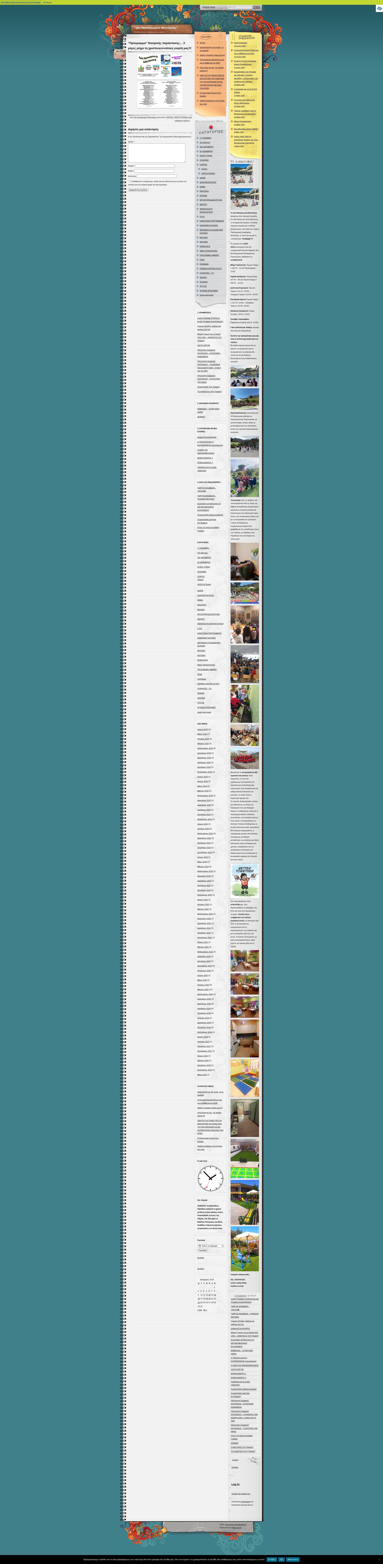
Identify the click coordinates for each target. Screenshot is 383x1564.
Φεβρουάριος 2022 (205, 914)
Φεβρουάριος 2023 (205, 871)
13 (210, 1295)
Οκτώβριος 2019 (204, 1013)
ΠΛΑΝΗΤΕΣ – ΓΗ (207, 273)
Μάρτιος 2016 (203, 1061)
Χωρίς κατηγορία (206, 295)
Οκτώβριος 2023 (204, 848)
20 (210, 1299)
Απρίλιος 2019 (203, 1018)
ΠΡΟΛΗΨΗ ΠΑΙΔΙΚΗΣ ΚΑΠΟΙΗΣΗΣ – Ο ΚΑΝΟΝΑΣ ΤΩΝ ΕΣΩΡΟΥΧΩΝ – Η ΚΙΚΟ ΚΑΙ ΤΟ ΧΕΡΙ (244, 1416)
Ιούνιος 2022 (202, 900)
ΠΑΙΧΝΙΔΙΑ (204, 264)
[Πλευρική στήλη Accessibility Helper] (379, 8)
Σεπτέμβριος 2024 (204, 819)
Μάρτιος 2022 (203, 909)
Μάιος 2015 (202, 1075)
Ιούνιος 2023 (202, 857)
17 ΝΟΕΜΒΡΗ (205, 138)
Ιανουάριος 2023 (204, 876)
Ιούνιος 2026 (202, 729)
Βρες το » (256, 7)
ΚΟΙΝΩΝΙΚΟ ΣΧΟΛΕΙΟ (209, 225)
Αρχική (202, 43)
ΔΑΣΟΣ (203, 178)
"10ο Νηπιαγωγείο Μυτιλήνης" (155, 27)
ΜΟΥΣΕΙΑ (204, 238)
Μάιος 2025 (202, 786)
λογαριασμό (245, 1502)
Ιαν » (205, 1310)
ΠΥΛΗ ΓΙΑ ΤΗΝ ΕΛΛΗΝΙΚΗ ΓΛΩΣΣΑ (242, 1437)
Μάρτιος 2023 (203, 867)
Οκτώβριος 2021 (204, 933)
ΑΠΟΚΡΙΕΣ (204, 160)
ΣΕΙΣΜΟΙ (203, 277)
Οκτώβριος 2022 (204, 890)
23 (199, 1303)
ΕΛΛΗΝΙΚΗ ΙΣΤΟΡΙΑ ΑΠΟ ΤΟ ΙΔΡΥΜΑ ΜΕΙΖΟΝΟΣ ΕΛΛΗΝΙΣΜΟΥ (209, 507)
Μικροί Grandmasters (242, 122)
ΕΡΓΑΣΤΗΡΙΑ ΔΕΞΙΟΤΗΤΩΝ (211, 200)
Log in (235, 1484)
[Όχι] (379, 1559)
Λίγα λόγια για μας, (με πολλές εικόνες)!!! (212, 69)
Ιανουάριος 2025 (204, 800)
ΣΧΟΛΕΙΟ (204, 282)
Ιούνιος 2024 (202, 824)
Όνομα (131, 166)
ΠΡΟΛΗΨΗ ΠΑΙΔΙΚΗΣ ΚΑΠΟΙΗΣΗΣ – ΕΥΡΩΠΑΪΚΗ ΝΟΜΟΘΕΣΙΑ (208, 353)
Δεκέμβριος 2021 (204, 923)
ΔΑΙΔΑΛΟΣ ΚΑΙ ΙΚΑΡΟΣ (206, 437)
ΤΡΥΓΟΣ (203, 286)
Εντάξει (271, 1559)
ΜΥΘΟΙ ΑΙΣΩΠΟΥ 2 (205, 463)
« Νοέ (199, 1310)
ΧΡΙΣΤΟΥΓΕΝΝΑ (180, 117)
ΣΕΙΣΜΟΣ (201, 417)
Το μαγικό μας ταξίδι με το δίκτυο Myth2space (244, 103)
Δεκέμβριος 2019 (204, 1004)
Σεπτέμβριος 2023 (204, 852)
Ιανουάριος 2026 (204, 753)
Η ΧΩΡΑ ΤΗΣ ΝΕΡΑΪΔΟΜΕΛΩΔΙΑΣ (245, 1365)
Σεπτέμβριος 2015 (204, 1070)
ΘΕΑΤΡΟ (203, 204)
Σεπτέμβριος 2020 (204, 966)
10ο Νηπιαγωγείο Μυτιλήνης (144, 117)
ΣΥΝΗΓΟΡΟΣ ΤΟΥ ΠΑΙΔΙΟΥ (208, 387)
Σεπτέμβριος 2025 (204, 772)
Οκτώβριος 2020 (204, 961)
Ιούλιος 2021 (202, 942)
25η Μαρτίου (205, 143)
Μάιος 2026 (202, 734)
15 (215, 1295)
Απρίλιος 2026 (203, 739)
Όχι (281, 1559)
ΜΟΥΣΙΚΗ (204, 242)
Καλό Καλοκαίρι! (240, 44)
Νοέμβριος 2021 (204, 928)
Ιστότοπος (132, 176)
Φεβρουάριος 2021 (205, 952)
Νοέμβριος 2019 (204, 1009)
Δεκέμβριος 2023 (204, 838)
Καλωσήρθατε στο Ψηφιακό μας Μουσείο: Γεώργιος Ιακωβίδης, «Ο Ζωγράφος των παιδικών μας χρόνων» (246, 78)
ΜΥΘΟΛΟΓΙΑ (205, 246)
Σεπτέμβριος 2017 (204, 1051)
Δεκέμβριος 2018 (204, 1023)
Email (131, 171)
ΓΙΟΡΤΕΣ (169, 117)
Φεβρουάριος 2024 (205, 834)
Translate (203, 1250)
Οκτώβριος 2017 (204, 1046)
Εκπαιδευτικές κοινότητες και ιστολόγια (20, 2)
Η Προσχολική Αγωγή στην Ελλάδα (210, 94)
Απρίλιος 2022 (203, 905)
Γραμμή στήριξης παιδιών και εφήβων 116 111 (242, 1322)
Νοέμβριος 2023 (204, 843)
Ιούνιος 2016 (202, 1056)
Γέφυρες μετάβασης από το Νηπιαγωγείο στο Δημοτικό (245, 114)
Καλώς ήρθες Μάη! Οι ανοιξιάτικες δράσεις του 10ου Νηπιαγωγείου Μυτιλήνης (246, 141)
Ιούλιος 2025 (202, 777)
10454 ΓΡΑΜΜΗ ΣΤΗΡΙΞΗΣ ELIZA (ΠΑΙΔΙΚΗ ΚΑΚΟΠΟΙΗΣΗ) (245, 1300)
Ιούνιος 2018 (202, 1037)
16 (199, 1299)
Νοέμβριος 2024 (204, 810)
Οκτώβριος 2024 (204, 815)
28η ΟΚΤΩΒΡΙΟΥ (207, 147)
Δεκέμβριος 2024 (204, 805)
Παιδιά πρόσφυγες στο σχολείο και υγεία (212, 102)
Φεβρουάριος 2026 (205, 748)
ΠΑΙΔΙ (202, 260)
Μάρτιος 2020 (203, 990)
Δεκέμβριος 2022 (204, 881)
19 (207, 1299)
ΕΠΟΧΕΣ (203, 196)
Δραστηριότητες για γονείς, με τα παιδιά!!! (212, 49)
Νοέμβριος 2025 (204, 763)
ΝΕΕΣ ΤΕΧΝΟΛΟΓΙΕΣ (208, 251)
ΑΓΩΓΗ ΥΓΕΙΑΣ (206, 156)
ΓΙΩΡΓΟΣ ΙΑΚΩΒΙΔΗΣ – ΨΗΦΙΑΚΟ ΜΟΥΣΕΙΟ (245, 1315)
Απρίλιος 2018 (203, 1042)
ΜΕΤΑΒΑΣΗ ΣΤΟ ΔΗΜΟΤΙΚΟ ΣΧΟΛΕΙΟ (211, 231)
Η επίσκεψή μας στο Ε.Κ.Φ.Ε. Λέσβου (245, 92)
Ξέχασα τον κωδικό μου (240, 1494)
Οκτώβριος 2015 (204, 1065)
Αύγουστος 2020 (204, 971)
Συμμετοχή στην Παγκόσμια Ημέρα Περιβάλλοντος (245, 64)
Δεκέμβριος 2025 (204, 758)
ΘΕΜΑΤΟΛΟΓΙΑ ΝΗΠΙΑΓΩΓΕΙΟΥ (206, 210)
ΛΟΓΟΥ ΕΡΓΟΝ (203, 345)
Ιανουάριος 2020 (204, 999)
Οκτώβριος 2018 (204, 1027)
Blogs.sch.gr (236, 1528)
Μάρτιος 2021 (203, 947)
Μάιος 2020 (202, 980)
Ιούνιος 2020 (202, 975)
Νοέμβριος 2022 (204, 885)
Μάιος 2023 (202, 862)
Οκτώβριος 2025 (204, 767)
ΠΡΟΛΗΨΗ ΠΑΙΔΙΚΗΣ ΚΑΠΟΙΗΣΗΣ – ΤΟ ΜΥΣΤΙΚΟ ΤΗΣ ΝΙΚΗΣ (208, 379)
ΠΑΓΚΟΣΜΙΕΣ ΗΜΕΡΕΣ (209, 255)
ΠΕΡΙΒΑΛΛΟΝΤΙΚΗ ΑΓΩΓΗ (211, 269)
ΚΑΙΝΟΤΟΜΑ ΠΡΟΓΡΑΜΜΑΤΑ (212, 221)
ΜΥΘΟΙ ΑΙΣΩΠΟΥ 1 (205, 458)
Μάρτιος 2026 (203, 744)
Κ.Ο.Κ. (202, 217)
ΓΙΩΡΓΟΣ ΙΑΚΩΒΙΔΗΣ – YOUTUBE (240, 1308)
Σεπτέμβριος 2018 (204, 1032)
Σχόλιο (131, 142)
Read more (293, 1559)
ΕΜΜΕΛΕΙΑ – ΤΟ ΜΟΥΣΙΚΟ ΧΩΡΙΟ (242, 1352)
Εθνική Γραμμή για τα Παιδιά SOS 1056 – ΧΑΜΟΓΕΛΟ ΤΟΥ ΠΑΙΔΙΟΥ (209, 337)
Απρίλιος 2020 (203, 985)
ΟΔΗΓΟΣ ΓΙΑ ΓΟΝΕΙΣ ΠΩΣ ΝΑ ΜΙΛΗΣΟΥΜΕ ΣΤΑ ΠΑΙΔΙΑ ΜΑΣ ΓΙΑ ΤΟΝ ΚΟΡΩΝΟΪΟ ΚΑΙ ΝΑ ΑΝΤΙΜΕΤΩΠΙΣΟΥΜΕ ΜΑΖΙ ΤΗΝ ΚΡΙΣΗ (212, 81)
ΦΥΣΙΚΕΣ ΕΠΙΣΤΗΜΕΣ (209, 291)
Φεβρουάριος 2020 (205, 994)
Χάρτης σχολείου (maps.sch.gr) (212, 55)
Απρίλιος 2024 (203, 829)
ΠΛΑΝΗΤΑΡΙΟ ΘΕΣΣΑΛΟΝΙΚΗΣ (210, 515)
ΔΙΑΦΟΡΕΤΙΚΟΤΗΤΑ (208, 182)
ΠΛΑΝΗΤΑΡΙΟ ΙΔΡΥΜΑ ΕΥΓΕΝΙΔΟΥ (240, 1395)
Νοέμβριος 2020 (204, 956)
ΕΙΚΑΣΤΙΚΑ (204, 191)
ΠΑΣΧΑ (204, 169)
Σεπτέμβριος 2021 (204, 938)
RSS (164, 1530)
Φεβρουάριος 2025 (205, 796)
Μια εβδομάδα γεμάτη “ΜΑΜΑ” (246, 130)
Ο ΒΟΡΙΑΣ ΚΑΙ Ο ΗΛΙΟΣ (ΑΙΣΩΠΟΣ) (240, 1383)
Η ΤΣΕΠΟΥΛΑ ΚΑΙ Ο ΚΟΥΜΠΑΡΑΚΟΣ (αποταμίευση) (244, 1359)
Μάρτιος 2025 (203, 791)
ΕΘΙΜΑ (202, 187)
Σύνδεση (200, 1258)
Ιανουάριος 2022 (204, 919)
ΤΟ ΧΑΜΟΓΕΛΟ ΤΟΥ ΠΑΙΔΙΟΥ (209, 392)
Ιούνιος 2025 (202, 781)
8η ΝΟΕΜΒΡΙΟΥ (206, 151)
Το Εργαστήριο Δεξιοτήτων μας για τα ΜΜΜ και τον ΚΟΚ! (212, 61)
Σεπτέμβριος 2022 (204, 895)
